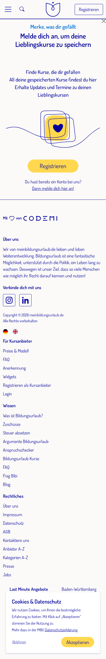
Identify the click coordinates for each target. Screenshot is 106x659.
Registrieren (89, 9)
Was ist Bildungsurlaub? (23, 415)
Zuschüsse (11, 424)
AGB (6, 531)
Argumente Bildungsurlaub (26, 441)
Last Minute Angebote (29, 589)
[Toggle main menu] (8, 9)
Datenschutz (13, 523)
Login (7, 393)
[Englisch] (15, 331)
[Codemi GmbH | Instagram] (9, 300)
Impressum (12, 514)
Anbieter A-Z (14, 548)
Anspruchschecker (18, 450)
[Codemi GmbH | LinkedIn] (25, 300)
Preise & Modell (16, 350)
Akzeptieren (77, 642)
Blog (6, 484)
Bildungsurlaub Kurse (21, 458)
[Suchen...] (22, 9)
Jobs (7, 574)
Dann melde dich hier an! (53, 188)
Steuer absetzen (16, 432)
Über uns (10, 506)
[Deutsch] (7, 331)
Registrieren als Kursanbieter (27, 385)
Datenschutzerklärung (61, 629)
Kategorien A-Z (15, 557)
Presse (8, 566)
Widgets (9, 376)
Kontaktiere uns (16, 540)
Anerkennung (14, 368)
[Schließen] (104, 21)
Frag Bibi (10, 475)
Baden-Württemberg (79, 589)
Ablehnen (19, 641)
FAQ (6, 359)
